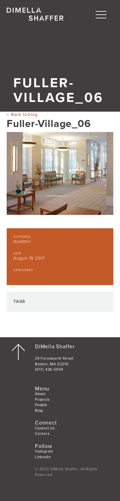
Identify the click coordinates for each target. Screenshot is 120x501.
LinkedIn (43, 457)
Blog (39, 410)
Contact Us (45, 428)
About (40, 394)
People (41, 405)
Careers (42, 433)
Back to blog (24, 114)
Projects (42, 399)
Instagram (44, 451)
